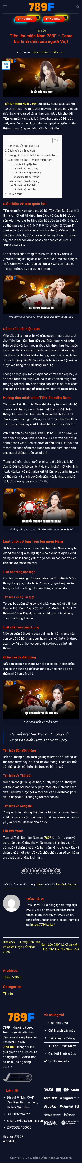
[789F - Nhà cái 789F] (41, 6)
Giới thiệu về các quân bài (23, 146)
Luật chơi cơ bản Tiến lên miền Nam (30, 160)
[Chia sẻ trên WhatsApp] (24, 871)
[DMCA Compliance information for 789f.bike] (17, 1077)
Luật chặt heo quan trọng (27, 172)
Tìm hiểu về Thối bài (25, 185)
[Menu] (5, 6)
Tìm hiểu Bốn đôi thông (26, 181)
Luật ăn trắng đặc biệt (25, 164)
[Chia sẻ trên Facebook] (30, 871)
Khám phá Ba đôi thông (26, 176)
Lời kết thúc (15, 194)
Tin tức (41, 31)
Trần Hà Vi (58, 52)
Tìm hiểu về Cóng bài (25, 189)
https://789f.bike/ (42, 924)
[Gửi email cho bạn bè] (44, 871)
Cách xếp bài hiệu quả (21, 150)
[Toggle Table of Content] (54, 140)
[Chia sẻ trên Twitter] (37, 871)
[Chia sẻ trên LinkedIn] (58, 871)
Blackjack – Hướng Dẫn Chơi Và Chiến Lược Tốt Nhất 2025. (21, 947)
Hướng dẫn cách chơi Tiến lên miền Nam (33, 155)
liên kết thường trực (66, 884)
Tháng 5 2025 (12, 977)
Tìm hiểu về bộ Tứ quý (26, 168)
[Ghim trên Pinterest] (51, 871)
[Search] (77, 6)
